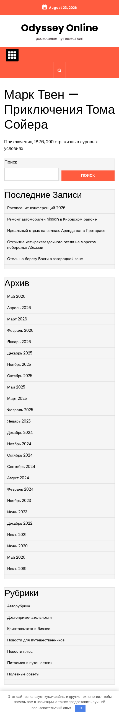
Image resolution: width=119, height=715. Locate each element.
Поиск (10, 162)
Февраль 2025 (20, 410)
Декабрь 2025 (19, 353)
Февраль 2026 (20, 330)
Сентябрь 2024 (21, 466)
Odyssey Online (59, 28)
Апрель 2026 (19, 307)
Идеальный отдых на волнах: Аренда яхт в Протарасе (56, 230)
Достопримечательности (29, 617)
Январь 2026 (19, 341)
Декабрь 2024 (20, 432)
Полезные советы (23, 674)
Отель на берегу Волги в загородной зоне (45, 258)
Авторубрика (18, 606)
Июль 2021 (16, 534)
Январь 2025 (19, 421)
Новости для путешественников (35, 640)
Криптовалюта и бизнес (28, 628)
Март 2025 (17, 398)
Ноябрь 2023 (19, 500)
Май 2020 (16, 557)
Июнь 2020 (17, 546)
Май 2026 (16, 296)
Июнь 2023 (17, 512)
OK (80, 708)
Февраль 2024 (20, 489)
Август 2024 (18, 478)
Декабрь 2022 (19, 523)
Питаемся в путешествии (30, 662)
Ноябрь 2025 (19, 364)
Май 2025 (16, 387)
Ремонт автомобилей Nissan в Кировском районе (52, 219)
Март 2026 (17, 319)
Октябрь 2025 (19, 376)
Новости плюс (20, 651)
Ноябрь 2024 (19, 444)
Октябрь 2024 (20, 455)
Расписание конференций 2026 (36, 208)
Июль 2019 (17, 568)
